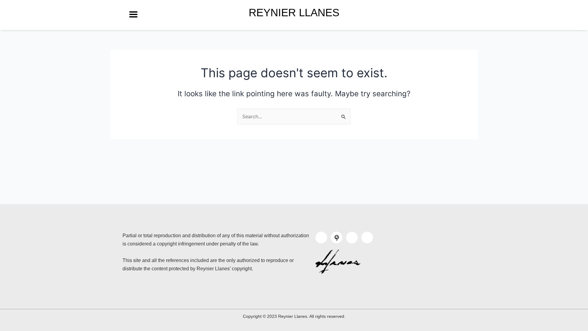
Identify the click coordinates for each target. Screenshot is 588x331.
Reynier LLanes (294, 12)
